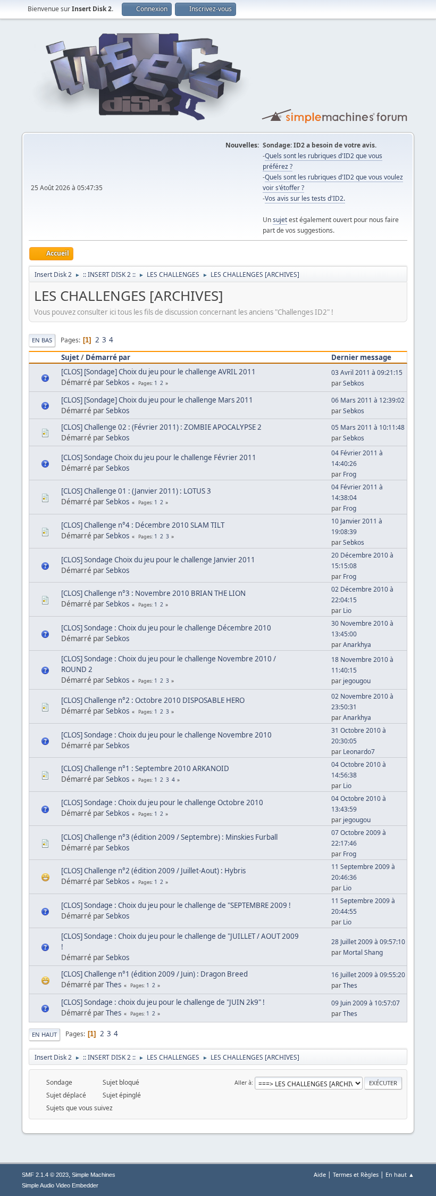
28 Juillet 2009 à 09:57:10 (368, 941)
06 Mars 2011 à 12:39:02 (368, 400)
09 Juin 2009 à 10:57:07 (365, 1002)
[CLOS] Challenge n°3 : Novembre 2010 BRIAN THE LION (153, 593)
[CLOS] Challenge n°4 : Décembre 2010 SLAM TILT (142, 525)
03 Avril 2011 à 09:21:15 (367, 372)
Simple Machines (93, 1175)
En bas (42, 340)
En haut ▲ (399, 1174)
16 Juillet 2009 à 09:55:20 (368, 974)
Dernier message (361, 357)
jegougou (357, 680)
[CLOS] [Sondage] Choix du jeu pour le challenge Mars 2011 (157, 400)
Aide (320, 1174)
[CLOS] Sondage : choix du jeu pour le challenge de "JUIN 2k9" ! (163, 1002)
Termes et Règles (356, 1174)
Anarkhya (357, 644)
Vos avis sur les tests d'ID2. (305, 198)
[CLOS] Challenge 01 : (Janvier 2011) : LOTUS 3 (136, 491)
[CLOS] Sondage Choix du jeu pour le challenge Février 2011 (158, 457)
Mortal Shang (363, 952)
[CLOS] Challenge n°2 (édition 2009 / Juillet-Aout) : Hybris (153, 870)
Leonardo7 (359, 751)
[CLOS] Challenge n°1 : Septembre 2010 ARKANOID (145, 768)
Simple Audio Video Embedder (60, 1185)
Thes (113, 984)
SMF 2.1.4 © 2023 (45, 1175)
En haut (44, 1034)
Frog (349, 474)
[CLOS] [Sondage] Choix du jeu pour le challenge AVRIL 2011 (158, 371)
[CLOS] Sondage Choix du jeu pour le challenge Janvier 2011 (158, 559)
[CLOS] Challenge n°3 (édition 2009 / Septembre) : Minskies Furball (169, 837)
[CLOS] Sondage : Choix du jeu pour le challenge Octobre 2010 (162, 802)
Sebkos (117, 382)
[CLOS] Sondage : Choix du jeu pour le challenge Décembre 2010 (166, 628)
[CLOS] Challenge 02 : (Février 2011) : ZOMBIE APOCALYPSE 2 (161, 427)
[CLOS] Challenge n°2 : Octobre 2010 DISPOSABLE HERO (153, 700)
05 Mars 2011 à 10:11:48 (368, 427)
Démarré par (108, 357)
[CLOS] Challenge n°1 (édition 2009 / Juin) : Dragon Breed (154, 974)
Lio (347, 610)
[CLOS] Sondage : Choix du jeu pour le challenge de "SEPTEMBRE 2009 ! (176, 905)
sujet (280, 219)
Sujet (70, 357)
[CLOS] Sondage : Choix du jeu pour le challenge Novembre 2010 (166, 735)
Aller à (242, 1082)
